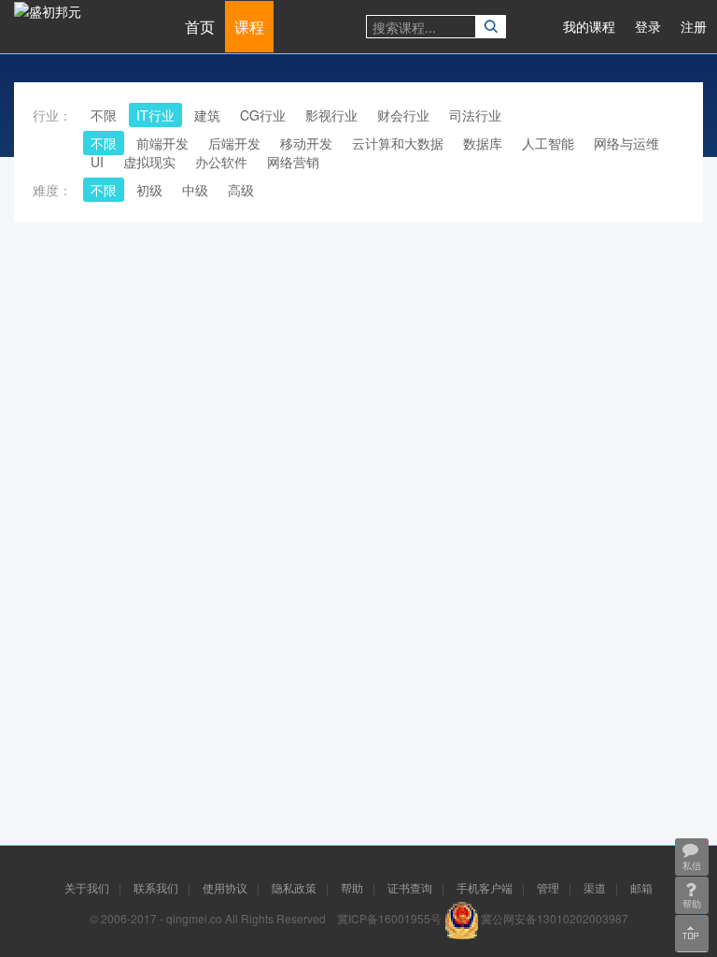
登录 (648, 26)
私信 (691, 865)
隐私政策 (294, 887)
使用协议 (225, 887)
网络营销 (293, 161)
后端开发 (234, 143)
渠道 (594, 887)
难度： (52, 189)
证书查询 (409, 887)
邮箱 (641, 887)
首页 (200, 26)
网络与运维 (626, 143)
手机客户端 (485, 887)
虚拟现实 (149, 161)
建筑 (207, 115)
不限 (104, 115)
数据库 (482, 143)
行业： (52, 115)
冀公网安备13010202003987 (554, 918)
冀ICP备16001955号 (389, 918)
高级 (241, 189)
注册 (694, 26)
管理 (548, 887)
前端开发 (162, 143)
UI (97, 161)
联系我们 (156, 887)
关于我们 (86, 887)
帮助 (352, 887)
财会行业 (403, 115)
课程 (249, 26)
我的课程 (589, 26)
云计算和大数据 (397, 143)
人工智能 (548, 143)
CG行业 (263, 115)
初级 (149, 189)
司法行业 (475, 115)
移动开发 (306, 143)
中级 (195, 189)
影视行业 (331, 115)
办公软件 (221, 161)
